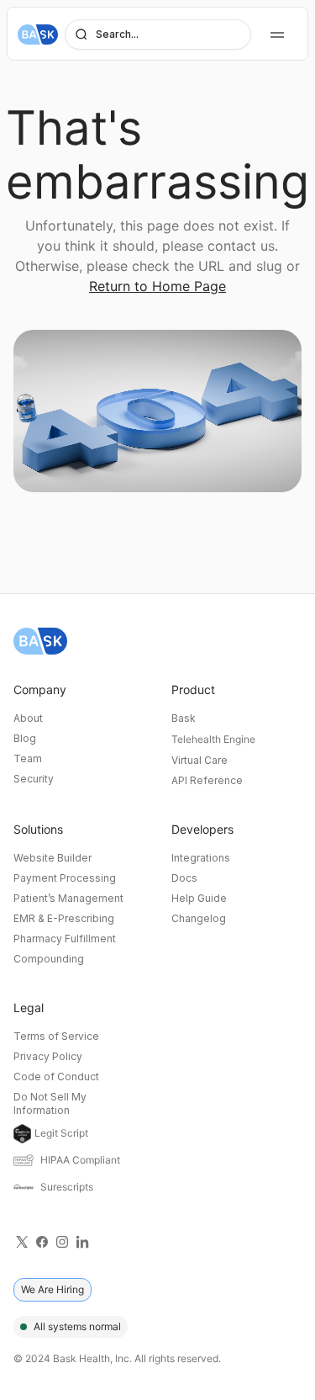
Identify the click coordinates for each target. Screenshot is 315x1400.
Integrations (200, 857)
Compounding (48, 958)
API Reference (207, 780)
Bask (183, 718)
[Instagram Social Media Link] (62, 1241)
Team (27, 758)
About (28, 718)
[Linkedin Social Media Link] (82, 1241)
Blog (24, 738)
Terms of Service (56, 1036)
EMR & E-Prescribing (63, 918)
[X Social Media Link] (21, 1241)
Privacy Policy (47, 1056)
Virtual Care (199, 760)
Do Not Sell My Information (50, 1103)
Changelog (198, 918)
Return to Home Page (157, 286)
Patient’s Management (68, 898)
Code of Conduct (56, 1076)
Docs (184, 878)
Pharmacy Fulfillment (64, 938)
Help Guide (199, 898)
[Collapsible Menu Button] (277, 34)
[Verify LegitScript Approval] (22, 1133)
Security (33, 778)
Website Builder (52, 857)
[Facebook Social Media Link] (42, 1241)
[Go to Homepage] (38, 34)
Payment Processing (64, 878)
